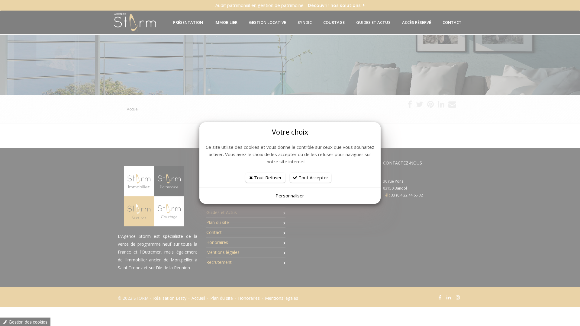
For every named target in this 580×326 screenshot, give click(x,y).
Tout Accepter (312, 177)
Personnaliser (290, 196)
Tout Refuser (267, 177)
